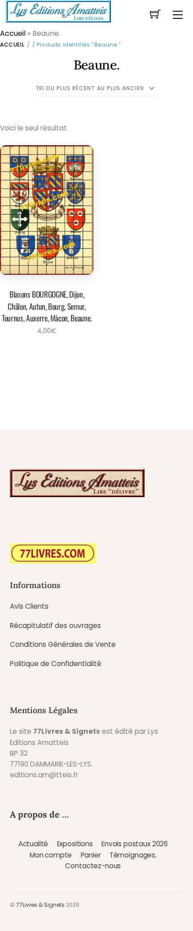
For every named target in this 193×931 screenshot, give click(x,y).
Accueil (13, 33)
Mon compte (51, 855)
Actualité (33, 844)
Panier (91, 855)
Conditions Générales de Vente (63, 644)
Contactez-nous (93, 865)
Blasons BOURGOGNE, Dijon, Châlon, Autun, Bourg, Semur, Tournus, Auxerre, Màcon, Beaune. (47, 306)
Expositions (75, 844)
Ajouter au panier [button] (43, 355)
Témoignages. (133, 855)
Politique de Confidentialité (55, 663)
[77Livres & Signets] (58, 10)
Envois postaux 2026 (134, 844)
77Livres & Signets (40, 905)
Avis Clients (29, 606)
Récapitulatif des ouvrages (55, 625)
